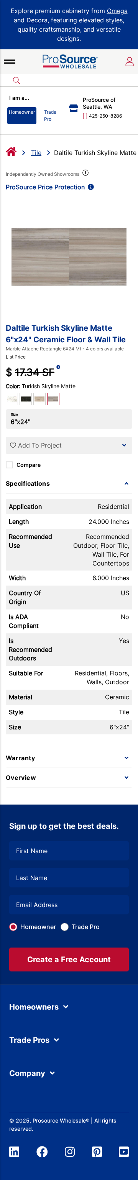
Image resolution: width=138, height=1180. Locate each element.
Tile (36, 153)
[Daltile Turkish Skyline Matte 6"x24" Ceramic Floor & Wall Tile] (69, 257)
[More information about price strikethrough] (58, 372)
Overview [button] (21, 777)
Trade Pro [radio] (50, 115)
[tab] (69, 483)
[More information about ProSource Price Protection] (89, 187)
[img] (84, 174)
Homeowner (38, 927)
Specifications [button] (28, 483)
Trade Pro (86, 927)
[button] (9, 61)
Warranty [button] (20, 758)
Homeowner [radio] (22, 112)
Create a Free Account (69, 959)
